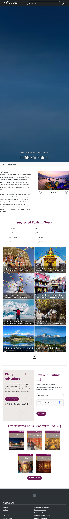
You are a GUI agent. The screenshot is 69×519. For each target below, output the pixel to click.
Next (66, 192)
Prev (40, 192)
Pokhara (46, 153)
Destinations (30, 153)
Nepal (39, 153)
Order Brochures (34, 478)
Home (22, 153)
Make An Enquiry (12, 399)
